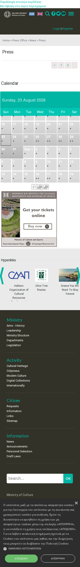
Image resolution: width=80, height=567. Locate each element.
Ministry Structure (18, 335)
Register (67, 28)
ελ (31, 14)
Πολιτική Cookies (57, 543)
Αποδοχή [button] (21, 558)
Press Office (19, 40)
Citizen (13, 400)
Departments (15, 340)
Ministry (14, 319)
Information (14, 411)
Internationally (15, 385)
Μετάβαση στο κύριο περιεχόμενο (23, 6)
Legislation (14, 345)
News (33, 40)
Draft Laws (14, 456)
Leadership (14, 330)
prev (3, 275)
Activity (14, 360)
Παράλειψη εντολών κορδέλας (21, 2)
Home (6, 40)
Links (10, 416)
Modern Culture (16, 375)
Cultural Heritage (17, 366)
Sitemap (12, 421)
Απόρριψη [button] (58, 558)
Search (47, 14)
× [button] (76, 503)
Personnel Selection (19, 451)
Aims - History (15, 325)
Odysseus (13, 370)
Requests (13, 406)
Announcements (17, 446)
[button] (40, 549)
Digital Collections (18, 380)
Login (56, 28)
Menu (69, 14)
